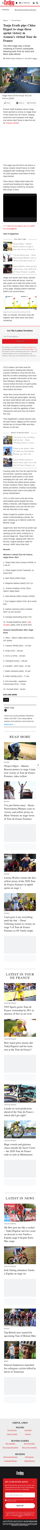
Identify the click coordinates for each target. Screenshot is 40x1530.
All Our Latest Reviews (10, 1457)
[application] (20, 205)
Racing (5, 20)
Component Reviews (10, 1461)
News (35, 58)
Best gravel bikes (29, 1443)
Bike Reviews (29, 1457)
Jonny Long (10, 58)
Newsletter (33, 103)
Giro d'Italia (28, 1430)
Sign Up (20, 1506)
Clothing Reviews (29, 1461)
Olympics (28, 1434)
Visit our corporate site (30, 1521)
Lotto (29, 622)
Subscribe (27, 3)
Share (8, 103)
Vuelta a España (12, 1434)
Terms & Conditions (18, 1515)
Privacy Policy (27, 1513)
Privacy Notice (29, 349)
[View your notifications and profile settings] (16, 3)
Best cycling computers (29, 1447)
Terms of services (27, 347)
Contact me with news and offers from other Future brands (20, 1500)
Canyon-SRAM (12, 123)
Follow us (21, 103)
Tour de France (16, 20)
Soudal (6, 625)
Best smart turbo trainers (10, 1447)
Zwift (6, 700)
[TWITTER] (6, 710)
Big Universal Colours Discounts (25, 10)
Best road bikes (10, 1443)
